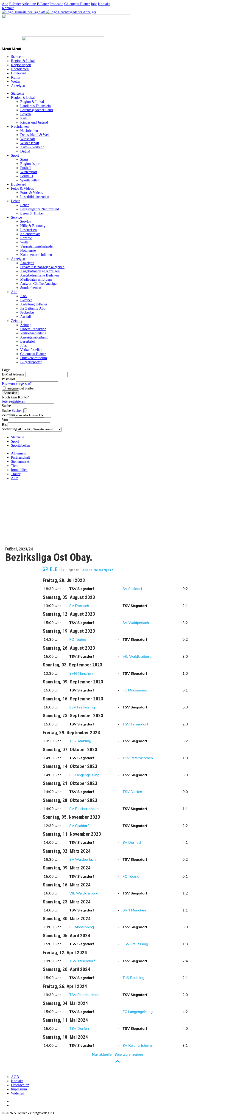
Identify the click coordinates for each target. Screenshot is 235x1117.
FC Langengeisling (84, 775)
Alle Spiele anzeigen (97, 570)
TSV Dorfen (132, 791)
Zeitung (16, 321)
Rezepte (26, 238)
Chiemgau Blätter (77, 4)
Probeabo (56, 4)
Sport (15, 155)
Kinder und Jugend (34, 122)
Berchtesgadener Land (36, 110)
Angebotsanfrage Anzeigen (40, 271)
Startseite (17, 57)
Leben (15, 201)
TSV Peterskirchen (138, 758)
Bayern (25, 114)
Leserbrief (27, 341)
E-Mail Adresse (13, 374)
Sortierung (9, 429)
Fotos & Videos (22, 188)
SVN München (81, 673)
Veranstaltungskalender (37, 246)
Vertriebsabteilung (33, 333)
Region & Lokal (23, 61)
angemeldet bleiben (21, 388)
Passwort (8, 379)
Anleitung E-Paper (35, 4)
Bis (4, 424)
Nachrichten (20, 69)
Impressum (19, 1089)
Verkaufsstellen (31, 350)
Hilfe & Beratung (32, 226)
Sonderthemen (30, 288)
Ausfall (25, 317)
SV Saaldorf (132, 588)
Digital (25, 151)
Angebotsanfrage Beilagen (39, 275)
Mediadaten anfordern (36, 279)
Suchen (17, 410)
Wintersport (28, 172)
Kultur (15, 77)
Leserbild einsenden (34, 197)
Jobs (94, 4)
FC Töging (77, 639)
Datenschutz (20, 1085)
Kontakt (104, 4)
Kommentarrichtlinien (36, 255)
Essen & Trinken (32, 213)
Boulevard (18, 73)
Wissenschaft (29, 143)
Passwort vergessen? (17, 384)
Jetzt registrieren (13, 401)
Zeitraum (8, 415)
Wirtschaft (27, 139)
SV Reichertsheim (84, 808)
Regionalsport (21, 65)
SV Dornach (79, 605)
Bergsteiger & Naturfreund (39, 209)
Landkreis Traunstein (35, 106)
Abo (5, 4)
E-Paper (15, 4)
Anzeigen (18, 85)
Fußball (25, 168)
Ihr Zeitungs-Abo (32, 308)
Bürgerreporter (31, 362)
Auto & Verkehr (32, 147)
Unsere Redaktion (33, 329)
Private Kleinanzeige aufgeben (42, 267)
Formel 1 (26, 176)
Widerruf (17, 1093)
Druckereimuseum (33, 358)
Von (5, 420)
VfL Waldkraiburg (137, 656)
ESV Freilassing (82, 707)
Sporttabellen (29, 180)
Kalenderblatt (30, 234)
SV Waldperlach (136, 622)
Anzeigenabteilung (34, 337)
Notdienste (28, 250)
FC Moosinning (135, 690)
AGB (15, 1077)
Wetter (15, 81)
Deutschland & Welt (35, 135)
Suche (6, 406)
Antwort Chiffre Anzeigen (39, 283)
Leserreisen (28, 230)
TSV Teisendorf (135, 724)
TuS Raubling (80, 741)
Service (16, 217)
